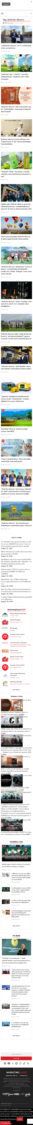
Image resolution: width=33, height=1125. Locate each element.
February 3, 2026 (6, 51)
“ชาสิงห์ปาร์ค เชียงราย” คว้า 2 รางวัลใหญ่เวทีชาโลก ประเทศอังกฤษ (16, 47)
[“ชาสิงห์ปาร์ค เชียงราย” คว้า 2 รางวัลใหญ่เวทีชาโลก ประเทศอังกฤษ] (16, 34)
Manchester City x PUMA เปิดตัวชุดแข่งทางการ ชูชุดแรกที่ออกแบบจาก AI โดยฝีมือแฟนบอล (16, 581)
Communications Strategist (18, 643)
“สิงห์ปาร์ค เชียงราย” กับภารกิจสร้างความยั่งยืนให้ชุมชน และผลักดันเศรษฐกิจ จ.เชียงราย (16, 524)
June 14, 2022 (5, 372)
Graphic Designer (15, 620)
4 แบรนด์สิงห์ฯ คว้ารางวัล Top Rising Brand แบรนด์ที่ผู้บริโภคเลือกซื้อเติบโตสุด (20, 1025)
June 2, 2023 (5, 309)
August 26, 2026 (15, 919)
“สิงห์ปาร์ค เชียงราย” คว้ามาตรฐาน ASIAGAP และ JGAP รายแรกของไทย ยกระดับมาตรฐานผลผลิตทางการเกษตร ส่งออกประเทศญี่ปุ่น (16, 491)
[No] (11, 1123)
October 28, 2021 (6, 404)
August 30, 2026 (15, 980)
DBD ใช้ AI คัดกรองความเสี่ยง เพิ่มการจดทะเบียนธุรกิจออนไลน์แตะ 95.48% (16, 553)
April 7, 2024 (5, 212)
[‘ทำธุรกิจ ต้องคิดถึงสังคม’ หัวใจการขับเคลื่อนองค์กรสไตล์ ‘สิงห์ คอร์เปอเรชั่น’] (16, 448)
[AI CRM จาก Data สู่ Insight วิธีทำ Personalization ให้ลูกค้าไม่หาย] (6, 902)
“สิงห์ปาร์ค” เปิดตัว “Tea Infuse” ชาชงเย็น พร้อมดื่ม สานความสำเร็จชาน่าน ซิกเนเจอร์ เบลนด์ (16, 174)
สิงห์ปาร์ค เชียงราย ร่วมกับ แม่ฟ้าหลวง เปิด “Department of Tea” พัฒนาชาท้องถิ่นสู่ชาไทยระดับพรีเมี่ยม (16, 141)
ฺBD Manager (14, 628)
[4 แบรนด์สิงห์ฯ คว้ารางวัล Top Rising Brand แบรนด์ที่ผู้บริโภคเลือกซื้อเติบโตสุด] (6, 1024)
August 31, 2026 (6, 869)
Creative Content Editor (17, 634)
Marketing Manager (16, 682)
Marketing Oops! (6, 1103)
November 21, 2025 (7, 82)
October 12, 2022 (6, 342)
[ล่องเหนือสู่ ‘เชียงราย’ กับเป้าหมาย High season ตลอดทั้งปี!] (16, 417)
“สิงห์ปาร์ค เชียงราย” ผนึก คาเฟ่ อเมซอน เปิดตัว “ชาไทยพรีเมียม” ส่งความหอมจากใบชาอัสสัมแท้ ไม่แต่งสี (16, 109)
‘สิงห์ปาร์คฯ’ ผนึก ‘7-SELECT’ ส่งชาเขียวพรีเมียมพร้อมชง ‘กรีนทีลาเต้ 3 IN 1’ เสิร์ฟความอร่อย (15, 76)
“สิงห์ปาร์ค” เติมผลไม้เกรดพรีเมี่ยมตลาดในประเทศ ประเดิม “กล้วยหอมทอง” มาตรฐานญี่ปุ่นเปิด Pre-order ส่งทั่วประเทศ (15, 398)
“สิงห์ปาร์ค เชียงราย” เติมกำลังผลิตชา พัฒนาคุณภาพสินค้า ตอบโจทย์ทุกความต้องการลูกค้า (16, 367)
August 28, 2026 (15, 882)
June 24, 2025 (5, 114)
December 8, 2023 (6, 277)
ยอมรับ (20, 1119)
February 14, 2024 (6, 242)
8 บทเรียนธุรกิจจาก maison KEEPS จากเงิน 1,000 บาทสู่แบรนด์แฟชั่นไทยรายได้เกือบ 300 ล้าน (21, 890)
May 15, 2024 (5, 179)
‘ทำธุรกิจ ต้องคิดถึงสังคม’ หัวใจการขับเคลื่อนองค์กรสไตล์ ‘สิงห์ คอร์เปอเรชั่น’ (16, 460)
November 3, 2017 (6, 528)
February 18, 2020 (6, 464)
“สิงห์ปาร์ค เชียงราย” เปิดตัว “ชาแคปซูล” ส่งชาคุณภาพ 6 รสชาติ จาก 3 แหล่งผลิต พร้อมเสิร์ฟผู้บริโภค (16, 304)
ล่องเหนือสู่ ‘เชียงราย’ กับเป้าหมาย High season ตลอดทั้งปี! (14, 430)
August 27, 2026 (15, 894)
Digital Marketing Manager (18, 613)
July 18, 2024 (5, 147)
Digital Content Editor (16, 657)
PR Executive (14, 650)
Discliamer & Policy (6, 1105)
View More (16, 690)
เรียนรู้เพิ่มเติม (5, 1123)
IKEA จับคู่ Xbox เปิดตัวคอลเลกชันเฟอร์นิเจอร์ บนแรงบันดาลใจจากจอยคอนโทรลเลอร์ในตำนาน (16, 590)
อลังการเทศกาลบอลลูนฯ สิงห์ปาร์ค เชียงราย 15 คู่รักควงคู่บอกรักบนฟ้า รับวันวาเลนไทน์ (15, 237)
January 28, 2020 (6, 497)
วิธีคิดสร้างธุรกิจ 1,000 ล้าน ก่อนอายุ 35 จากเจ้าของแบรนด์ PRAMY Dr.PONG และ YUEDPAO (15, 571)
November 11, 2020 (7, 434)
